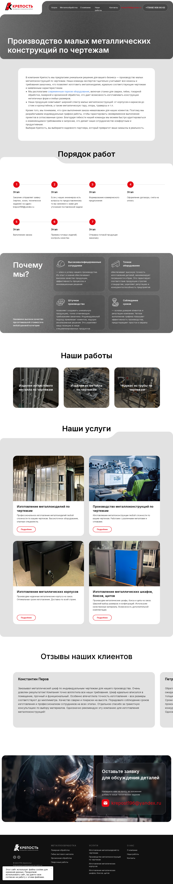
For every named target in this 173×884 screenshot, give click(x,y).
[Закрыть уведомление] (51, 868)
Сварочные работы (59, 862)
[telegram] (18, 857)
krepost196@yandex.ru (131, 7)
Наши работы (133, 854)
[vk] (14, 857)
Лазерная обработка (60, 850)
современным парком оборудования (68, 91)
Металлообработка (69, 7)
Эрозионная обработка (61, 858)
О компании (85, 7)
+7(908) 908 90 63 (155, 7)
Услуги (54, 7)
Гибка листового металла (62, 854)
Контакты (113, 7)
